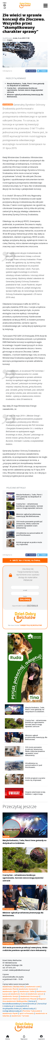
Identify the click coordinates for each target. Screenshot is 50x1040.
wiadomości (11, 1001)
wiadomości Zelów (27, 991)
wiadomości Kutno (18, 994)
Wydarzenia (7, 104)
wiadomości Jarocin (36, 994)
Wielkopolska (22, 1001)
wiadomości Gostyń (10, 996)
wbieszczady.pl (29, 1008)
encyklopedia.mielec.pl (12, 1008)
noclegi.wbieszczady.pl (12, 1011)
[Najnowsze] (24, 1036)
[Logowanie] (41, 1036)
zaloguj (25, 599)
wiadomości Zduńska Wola (13, 986)
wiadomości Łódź (33, 986)
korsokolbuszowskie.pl (12, 1004)
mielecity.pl (8, 1006)
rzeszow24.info (21, 1006)
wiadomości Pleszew (28, 999)
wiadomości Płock (10, 989)
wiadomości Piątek (10, 1013)
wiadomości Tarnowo (20, 1016)
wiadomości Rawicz (10, 999)
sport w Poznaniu (27, 1013)
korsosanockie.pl (29, 1004)
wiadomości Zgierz (10, 991)
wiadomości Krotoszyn (29, 996)
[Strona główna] (7, 1036)
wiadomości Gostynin (27, 989)
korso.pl (32, 1001)
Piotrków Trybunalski (31, 1011)
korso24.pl (42, 1004)
